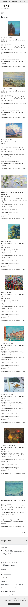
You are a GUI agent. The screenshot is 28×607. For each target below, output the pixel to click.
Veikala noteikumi (19, 584)
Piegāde (3, 587)
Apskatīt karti (6, 565)
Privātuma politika (19, 586)
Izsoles (6, 12)
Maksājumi (3, 586)
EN (22, 1)
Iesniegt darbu (6, 1)
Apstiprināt (13, 604)
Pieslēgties (15, 1)
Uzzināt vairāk (23, 600)
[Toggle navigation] (25, 6)
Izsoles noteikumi (5, 584)
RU (24, 1)
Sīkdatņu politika (19, 587)
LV (20, 1)
